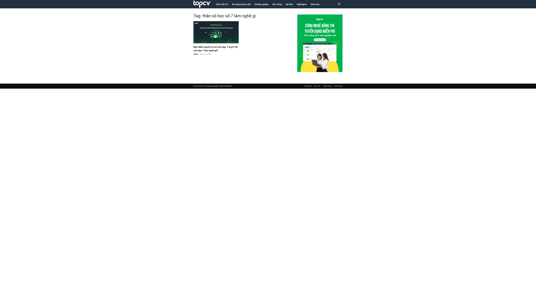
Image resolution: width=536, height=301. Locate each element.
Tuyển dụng (327, 86)
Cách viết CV (222, 4)
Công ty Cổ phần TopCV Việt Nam (219, 86)
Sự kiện (289, 4)
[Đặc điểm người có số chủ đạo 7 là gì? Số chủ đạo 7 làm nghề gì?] (216, 32)
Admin (195, 54)
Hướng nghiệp (262, 4)
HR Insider (338, 86)
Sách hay (315, 4)
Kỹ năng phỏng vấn (241, 4)
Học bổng (277, 4)
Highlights (302, 4)
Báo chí (317, 86)
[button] (339, 4)
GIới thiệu (307, 86)
